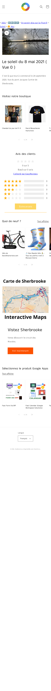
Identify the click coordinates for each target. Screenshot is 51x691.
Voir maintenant (20, 350)
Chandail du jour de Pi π (11, 128)
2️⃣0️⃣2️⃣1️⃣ (13, 22)
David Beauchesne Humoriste (33, 129)
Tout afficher (43, 221)
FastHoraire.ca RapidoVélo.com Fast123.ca (27, 449)
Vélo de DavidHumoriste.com (10, 254)
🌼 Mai (11, 26)
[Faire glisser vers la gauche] (19, 139)
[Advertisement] (25, 572)
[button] (3, 7)
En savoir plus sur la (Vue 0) (34, 22)
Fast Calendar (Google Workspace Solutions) (34, 407)
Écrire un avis (25, 206)
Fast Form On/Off (9, 406)
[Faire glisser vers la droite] (32, 139)
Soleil (3, 26)
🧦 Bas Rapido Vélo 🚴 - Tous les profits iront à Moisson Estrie (35, 255)
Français (23, 438)
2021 (4, 22)
